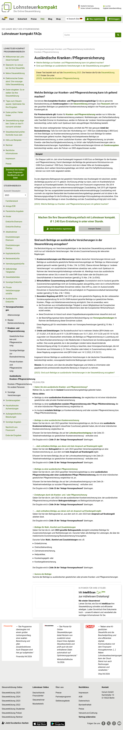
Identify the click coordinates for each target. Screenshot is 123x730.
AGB (80, 697)
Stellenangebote (63, 701)
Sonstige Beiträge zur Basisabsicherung (17, 353)
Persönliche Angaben (15, 211)
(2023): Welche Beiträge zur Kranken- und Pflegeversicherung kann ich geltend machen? (71, 204)
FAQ (42, 19)
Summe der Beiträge (42, 574)
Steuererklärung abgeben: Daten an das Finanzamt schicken (15, 123)
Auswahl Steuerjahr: (12, 191)
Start (11, 19)
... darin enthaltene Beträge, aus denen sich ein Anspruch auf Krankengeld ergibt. (67, 511)
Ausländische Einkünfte (11, 300)
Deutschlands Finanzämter (38, 694)
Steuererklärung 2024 (11, 697)
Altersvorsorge (14, 315)
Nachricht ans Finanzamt (11, 428)
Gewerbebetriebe (13, 277)
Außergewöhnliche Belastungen (13, 415)
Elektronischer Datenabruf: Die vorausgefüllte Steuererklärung (15, 81)
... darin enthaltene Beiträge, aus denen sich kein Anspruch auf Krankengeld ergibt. (68, 446)
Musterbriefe (38, 704)
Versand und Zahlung (88, 713)
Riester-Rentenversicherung (16, 321)
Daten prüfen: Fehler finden (14, 114)
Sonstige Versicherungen (14, 393)
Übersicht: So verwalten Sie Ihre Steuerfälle (15, 66)
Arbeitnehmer (11, 232)
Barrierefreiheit (85, 705)
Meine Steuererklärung (15, 73)
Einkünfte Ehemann (14, 221)
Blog (50, 19)
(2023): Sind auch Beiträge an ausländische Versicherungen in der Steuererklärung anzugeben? (74, 373)
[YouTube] (119, 723)
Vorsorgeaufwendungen (44, 49)
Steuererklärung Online (12, 687)
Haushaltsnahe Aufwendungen (12, 407)
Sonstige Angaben (13, 422)
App (3, 19)
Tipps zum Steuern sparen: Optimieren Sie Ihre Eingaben (15, 104)
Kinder (8, 216)
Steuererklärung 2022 (11, 705)
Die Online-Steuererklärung (27, 11)
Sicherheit (22, 19)
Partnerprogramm (63, 697)
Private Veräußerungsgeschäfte (13, 290)
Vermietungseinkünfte (15, 264)
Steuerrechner (38, 700)
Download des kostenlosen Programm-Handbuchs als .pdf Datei (15, 174)
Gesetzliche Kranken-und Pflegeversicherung (16, 341)
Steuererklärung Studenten (13, 709)
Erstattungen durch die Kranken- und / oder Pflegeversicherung (60, 495)
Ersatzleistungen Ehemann (13, 238)
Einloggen (115, 19)
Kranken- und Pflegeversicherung (69, 49)
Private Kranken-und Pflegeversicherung (16, 366)
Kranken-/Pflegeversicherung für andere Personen (17, 385)
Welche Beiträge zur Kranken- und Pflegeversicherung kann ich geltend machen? (70, 63)
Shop (58, 19)
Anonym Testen (94, 229)
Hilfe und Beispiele (13, 140)
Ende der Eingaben (13, 435)
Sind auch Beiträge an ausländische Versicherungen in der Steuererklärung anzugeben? (73, 66)
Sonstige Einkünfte (14, 282)
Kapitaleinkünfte (13, 253)
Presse (8, 164)
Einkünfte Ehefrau (13, 227)
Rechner (9, 145)
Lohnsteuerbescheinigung (80, 433)
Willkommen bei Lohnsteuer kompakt (15, 58)
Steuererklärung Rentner (12, 717)
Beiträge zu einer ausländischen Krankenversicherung (56, 420)
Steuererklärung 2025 (11, 693)
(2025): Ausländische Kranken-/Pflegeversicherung (57, 78)
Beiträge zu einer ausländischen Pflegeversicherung (56, 469)
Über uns (60, 687)
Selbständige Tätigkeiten (11, 270)
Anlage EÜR (10, 206)
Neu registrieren (96, 19)
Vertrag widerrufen (87, 717)
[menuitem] (74, 19)
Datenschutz (84, 701)
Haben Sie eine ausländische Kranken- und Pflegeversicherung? (61, 387)
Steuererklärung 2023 (72, 72)
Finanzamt (105, 104)
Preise (34, 19)
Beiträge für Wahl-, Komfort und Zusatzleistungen (55, 527)
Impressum (10, 158)
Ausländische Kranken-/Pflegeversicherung (18, 377)
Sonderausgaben (111, 145)
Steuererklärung (80, 104)
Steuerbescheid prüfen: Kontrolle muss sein (15, 133)
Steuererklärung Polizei (12, 713)
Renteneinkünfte (12, 258)
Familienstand (12, 201)
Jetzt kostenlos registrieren (60, 229)
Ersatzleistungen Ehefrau (13, 247)
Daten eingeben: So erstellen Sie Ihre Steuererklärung (15, 93)
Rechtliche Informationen (12, 152)
